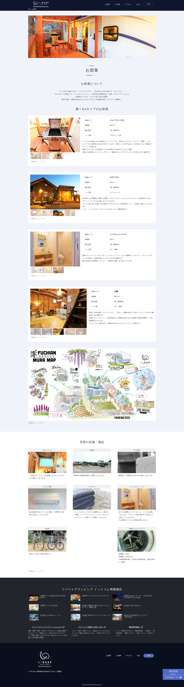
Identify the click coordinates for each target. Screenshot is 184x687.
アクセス (128, 4)
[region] (55, 138)
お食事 (117, 4)
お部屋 (107, 4)
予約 (148, 4)
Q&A (138, 4)
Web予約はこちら (172, 677)
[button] (33, 135)
